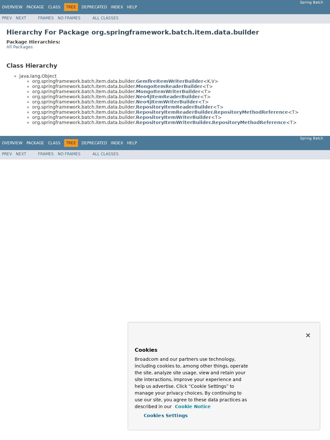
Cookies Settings (166, 415)
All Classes (105, 18)
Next (21, 18)
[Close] (308, 335)
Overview (12, 7)
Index (117, 7)
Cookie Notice (192, 406)
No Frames (69, 18)
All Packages (19, 46)
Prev (7, 18)
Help (132, 7)
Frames (46, 18)
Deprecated (94, 7)
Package (35, 7)
